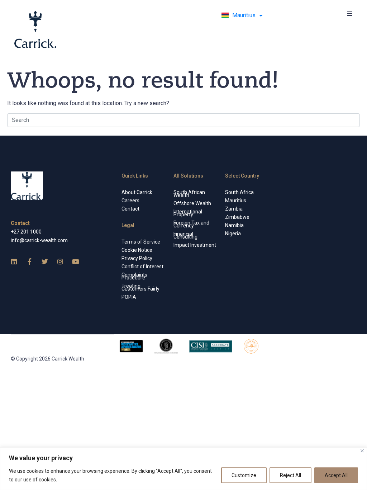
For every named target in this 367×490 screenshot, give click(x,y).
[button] (350, 13)
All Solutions (188, 176)
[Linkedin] (14, 261)
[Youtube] (75, 261)
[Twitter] (45, 261)
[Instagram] (60, 261)
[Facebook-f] (29, 261)
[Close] (362, 450)
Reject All (290, 475)
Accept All (336, 475)
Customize (244, 475)
